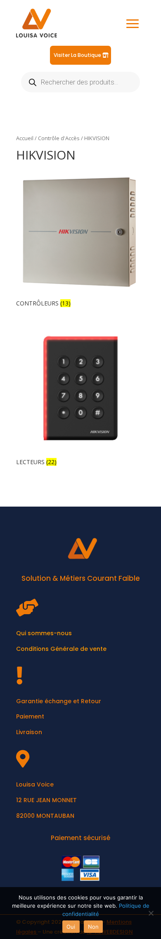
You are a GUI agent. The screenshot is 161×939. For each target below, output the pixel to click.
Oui (71, 926)
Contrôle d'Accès (59, 138)
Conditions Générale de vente (61, 649)
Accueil (24, 138)
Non (93, 926)
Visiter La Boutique (77, 55)
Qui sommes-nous (44, 633)
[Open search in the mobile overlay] (80, 82)
